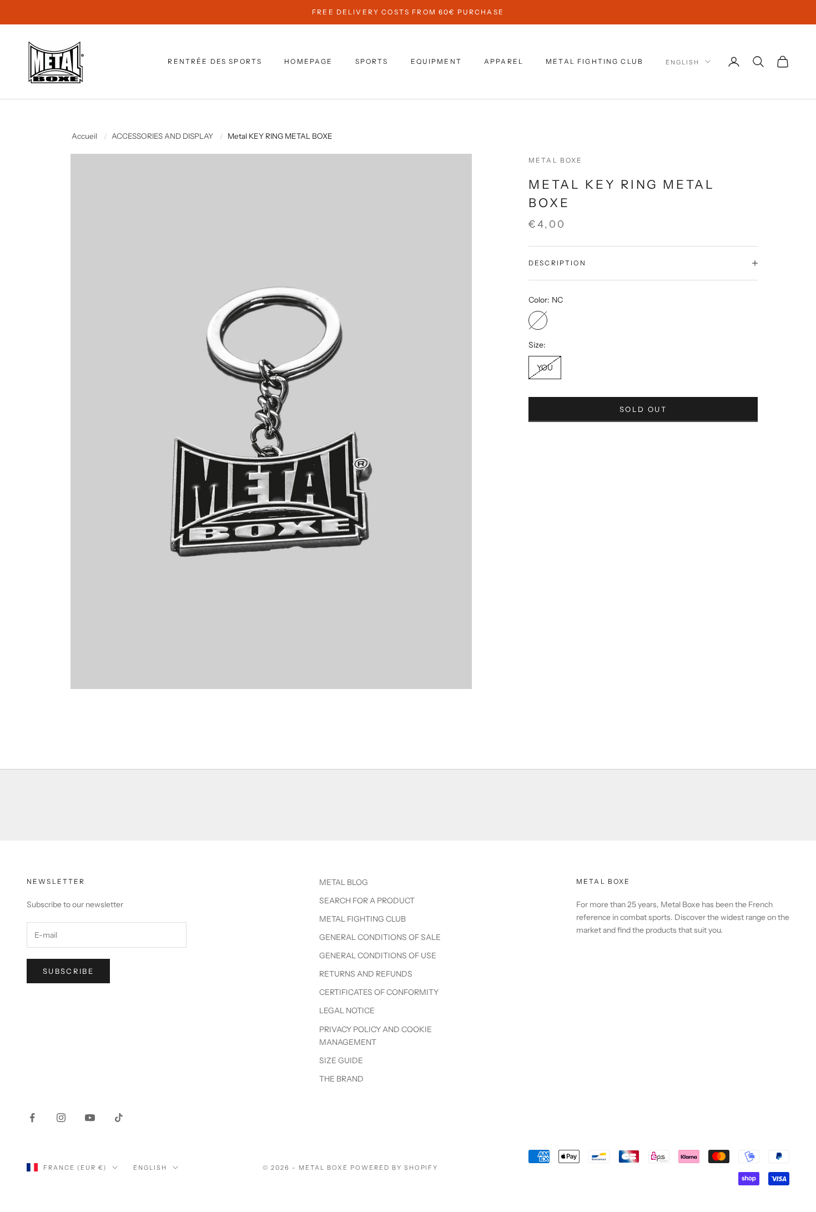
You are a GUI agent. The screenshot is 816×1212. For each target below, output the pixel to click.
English (682, 62)
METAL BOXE (555, 160)
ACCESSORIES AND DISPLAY (162, 136)
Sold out (643, 408)
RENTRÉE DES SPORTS (215, 61)
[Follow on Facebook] (32, 1117)
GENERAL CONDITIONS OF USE (377, 955)
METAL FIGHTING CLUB (594, 61)
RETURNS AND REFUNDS (365, 974)
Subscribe (68, 971)
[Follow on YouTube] (89, 1117)
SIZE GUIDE (341, 1060)
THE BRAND (341, 1079)
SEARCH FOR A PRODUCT (367, 901)
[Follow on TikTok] (118, 1117)
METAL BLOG (343, 882)
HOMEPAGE (308, 61)
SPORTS (372, 61)
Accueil (84, 136)
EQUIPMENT (436, 61)
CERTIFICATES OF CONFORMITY (379, 992)
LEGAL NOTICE (347, 1010)
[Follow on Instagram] (61, 1117)
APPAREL (503, 61)
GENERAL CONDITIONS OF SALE (380, 937)
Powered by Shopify (394, 1167)
